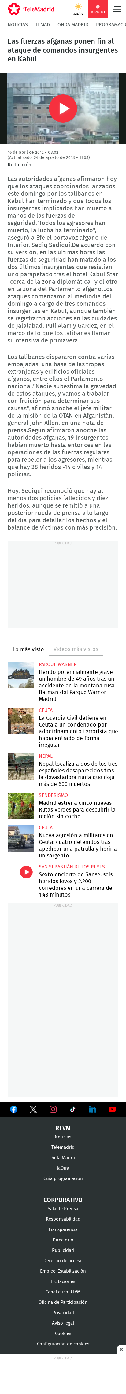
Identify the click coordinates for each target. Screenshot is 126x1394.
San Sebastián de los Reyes (72, 866)
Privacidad (63, 1313)
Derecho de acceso (63, 1261)
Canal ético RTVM (63, 1292)
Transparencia (63, 1229)
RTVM (63, 1128)
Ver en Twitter (33, 1110)
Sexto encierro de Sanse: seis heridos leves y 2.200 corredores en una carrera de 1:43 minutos (21, 877)
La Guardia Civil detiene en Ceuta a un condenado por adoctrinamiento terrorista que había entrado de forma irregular (21, 721)
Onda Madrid (72, 24)
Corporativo (63, 1200)
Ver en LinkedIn (93, 1109)
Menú (117, 9)
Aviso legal (63, 1323)
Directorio (63, 1240)
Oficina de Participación (63, 1302)
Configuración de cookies (63, 1344)
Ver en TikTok (73, 1110)
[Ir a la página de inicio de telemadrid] (31, 9)
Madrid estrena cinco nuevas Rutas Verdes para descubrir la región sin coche (21, 806)
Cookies (63, 1333)
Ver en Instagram (53, 1109)
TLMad (42, 24)
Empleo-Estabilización (63, 1271)
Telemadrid (63, 1147)
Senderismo (53, 795)
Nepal (46, 756)
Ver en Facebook (14, 1110)
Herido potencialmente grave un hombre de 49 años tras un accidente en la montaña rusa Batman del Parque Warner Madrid (21, 675)
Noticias (18, 24)
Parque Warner (58, 664)
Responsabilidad (63, 1219)
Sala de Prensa (63, 1209)
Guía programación (63, 1178)
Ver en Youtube (112, 1109)
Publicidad (63, 1250)
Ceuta (46, 710)
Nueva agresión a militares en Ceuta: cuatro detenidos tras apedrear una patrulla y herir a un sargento (21, 838)
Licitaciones (63, 1281)
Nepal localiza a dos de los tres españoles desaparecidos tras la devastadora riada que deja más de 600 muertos (21, 766)
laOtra (63, 1168)
